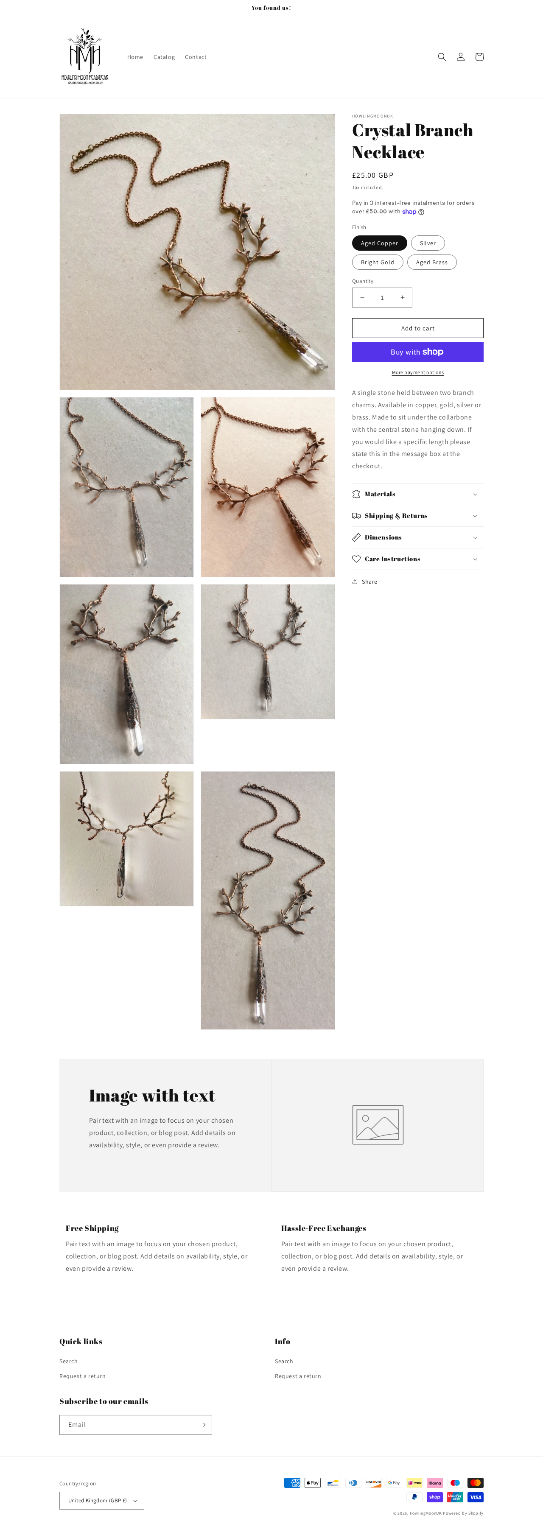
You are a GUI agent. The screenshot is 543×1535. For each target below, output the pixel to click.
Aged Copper (379, 242)
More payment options (418, 372)
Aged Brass (432, 262)
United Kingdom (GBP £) (97, 1500)
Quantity (362, 280)
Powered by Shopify (463, 1513)
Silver (428, 242)
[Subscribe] (202, 1425)
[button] (442, 57)
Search (68, 1361)
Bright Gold (378, 262)
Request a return (82, 1376)
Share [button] (370, 581)
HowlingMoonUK (426, 1513)
